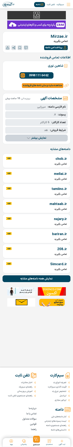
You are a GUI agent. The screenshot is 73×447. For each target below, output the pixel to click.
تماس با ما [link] (31, 414)
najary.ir (60, 219)
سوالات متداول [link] (29, 419)
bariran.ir (59, 234)
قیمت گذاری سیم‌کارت (57, 386)
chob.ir (61, 159)
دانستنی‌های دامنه (58, 429)
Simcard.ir (58, 264)
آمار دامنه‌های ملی (58, 416)
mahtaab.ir (58, 204)
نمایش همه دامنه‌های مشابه (36, 279)
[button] (56, 47)
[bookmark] (19, 47)
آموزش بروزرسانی (24, 391)
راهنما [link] (33, 429)
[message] (26, 47)
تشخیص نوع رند (59, 391)
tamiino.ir (59, 189)
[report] (7, 47)
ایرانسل (63, 395)
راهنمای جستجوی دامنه (56, 425)
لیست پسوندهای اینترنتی (55, 421)
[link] (9, 4)
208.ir (62, 249)
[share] (13, 47)
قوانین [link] (33, 424)
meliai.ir (60, 174)
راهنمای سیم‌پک (25, 386)
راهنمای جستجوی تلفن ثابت (20, 395)
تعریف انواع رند (59, 382)
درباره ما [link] (32, 408)
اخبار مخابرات (26, 382)
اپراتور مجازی (60, 400)
